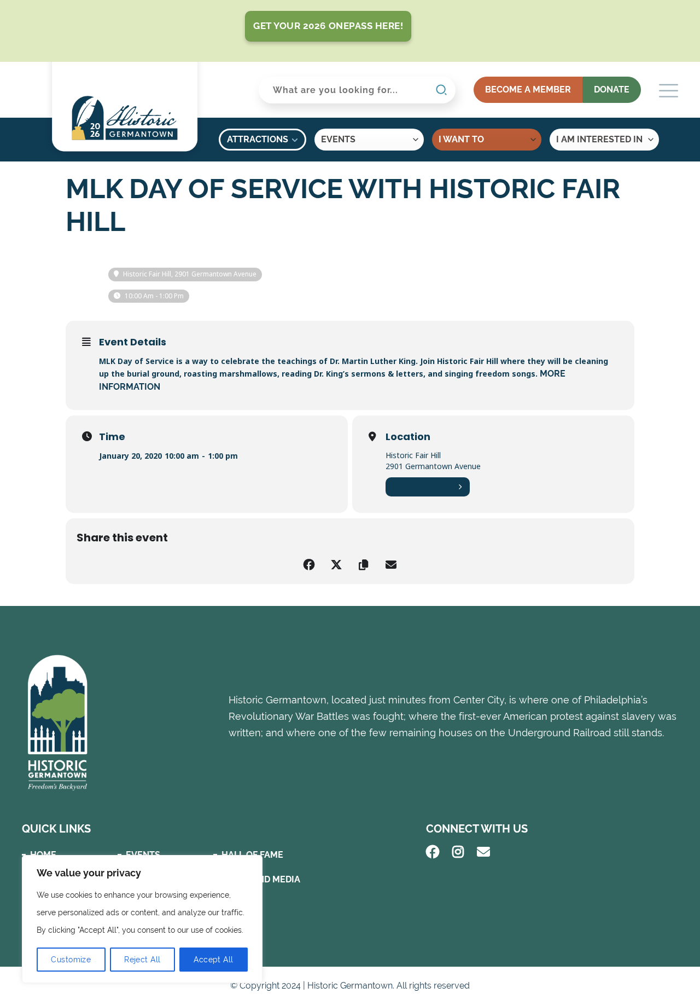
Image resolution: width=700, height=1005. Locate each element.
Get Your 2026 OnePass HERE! (328, 25)
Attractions (257, 139)
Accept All (213, 959)
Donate (611, 89)
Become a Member (528, 89)
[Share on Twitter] (336, 565)
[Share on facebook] (309, 565)
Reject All (142, 959)
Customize (71, 959)
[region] (142, 919)
